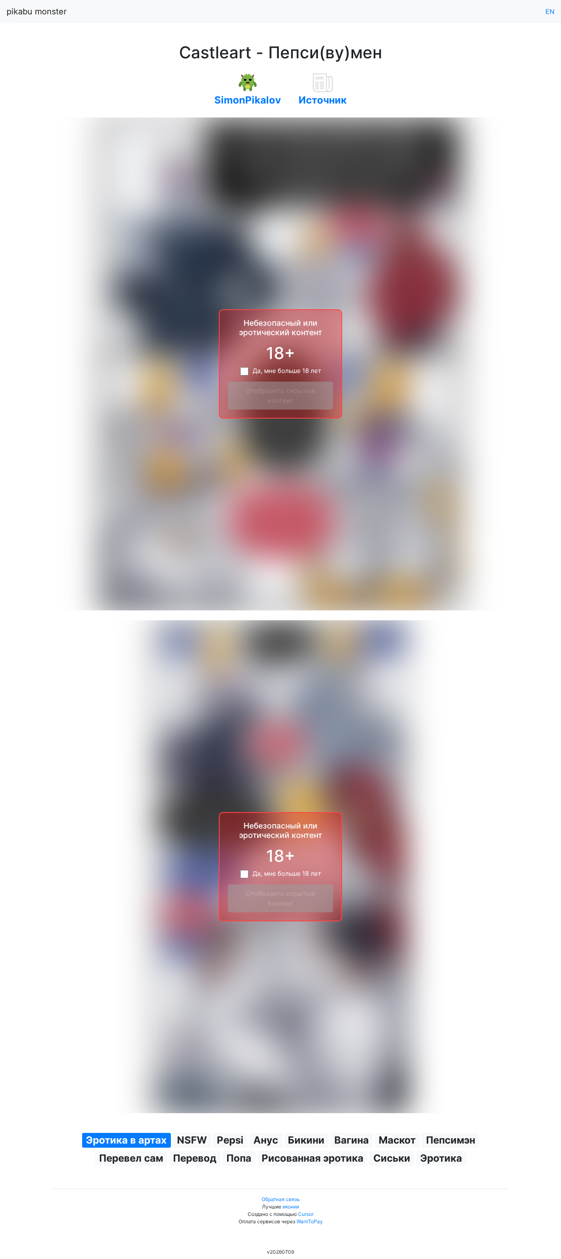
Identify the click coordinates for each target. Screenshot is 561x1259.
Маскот (397, 1140)
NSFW (192, 1140)
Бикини (306, 1140)
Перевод (194, 1158)
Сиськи (391, 1158)
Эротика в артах (126, 1140)
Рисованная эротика (312, 1158)
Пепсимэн (450, 1140)
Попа (238, 1158)
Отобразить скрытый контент (280, 396)
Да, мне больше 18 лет (287, 371)
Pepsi (230, 1140)
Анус (265, 1140)
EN (549, 11)
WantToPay (310, 1221)
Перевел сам (131, 1158)
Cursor (305, 1214)
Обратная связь (281, 1199)
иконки (291, 1207)
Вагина (351, 1140)
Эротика (441, 1158)
